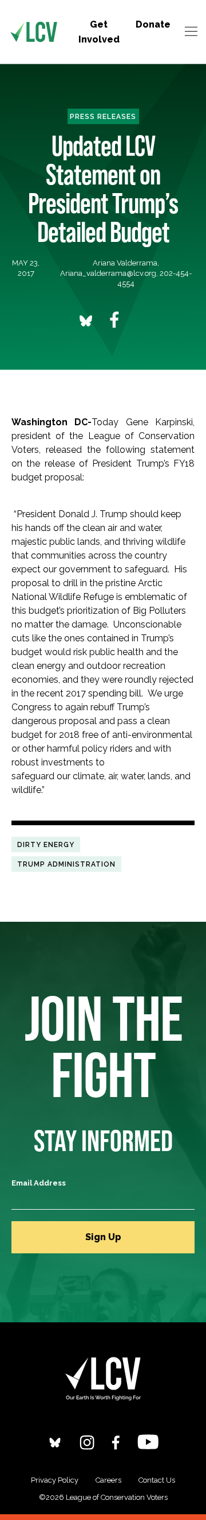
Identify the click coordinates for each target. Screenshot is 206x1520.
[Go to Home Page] (34, 32)
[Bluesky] (54, 1442)
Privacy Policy (54, 1480)
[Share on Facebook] (114, 319)
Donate (153, 24)
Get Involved (99, 32)
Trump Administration (66, 864)
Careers (108, 1480)
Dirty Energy (45, 844)
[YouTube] (148, 1441)
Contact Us (156, 1480)
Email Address (38, 1183)
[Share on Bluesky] (85, 320)
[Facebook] (116, 1442)
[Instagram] (87, 1442)
